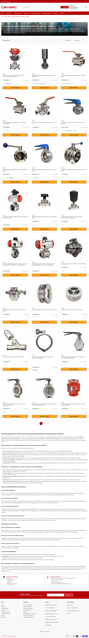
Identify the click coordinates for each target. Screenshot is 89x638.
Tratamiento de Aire (46, 13)
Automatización (17, 13)
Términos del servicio (28, 606)
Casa (2, 16)
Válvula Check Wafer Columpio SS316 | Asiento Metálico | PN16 (44, 309)
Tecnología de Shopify (12, 636)
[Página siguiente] (48, 423)
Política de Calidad (27, 605)
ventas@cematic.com (73, 8)
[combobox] (45, 7)
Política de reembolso (28, 608)
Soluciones (8, 13)
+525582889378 (74, 6)
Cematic (4, 73)
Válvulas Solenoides (35, 13)
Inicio (2, 13)
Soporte (55, 13)
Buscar (65, 7)
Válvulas (26, 13)
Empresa (62, 13)
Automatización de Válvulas (29, 613)
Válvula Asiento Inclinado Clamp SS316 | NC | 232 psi (13, 356)
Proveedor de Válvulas (28, 615)
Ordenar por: (68, 40)
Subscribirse (68, 595)
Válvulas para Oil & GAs (28, 617)
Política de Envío (27, 610)
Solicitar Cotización (15, 87)
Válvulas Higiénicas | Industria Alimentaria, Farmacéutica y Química (16, 16)
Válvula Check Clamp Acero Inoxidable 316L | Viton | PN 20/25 (73, 263)
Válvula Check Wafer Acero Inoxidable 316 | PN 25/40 (71, 309)
